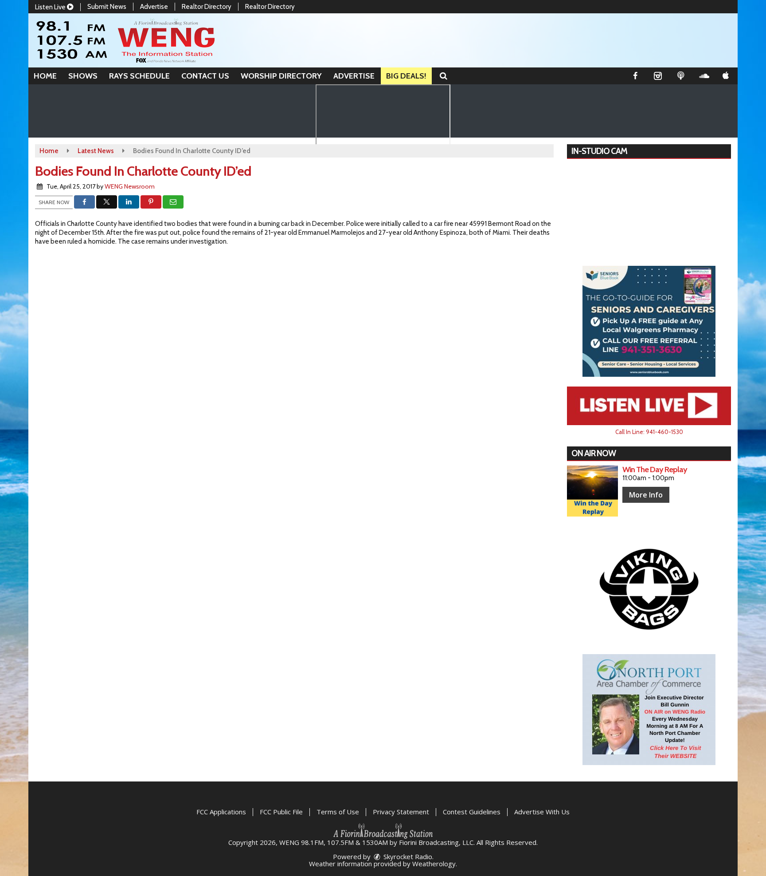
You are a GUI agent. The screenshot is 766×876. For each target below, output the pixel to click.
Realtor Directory (206, 7)
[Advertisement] (648, 321)
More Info (646, 495)
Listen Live (51, 7)
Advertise (154, 7)
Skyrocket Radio (407, 856)
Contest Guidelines (471, 811)
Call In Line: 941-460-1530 (649, 431)
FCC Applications (221, 811)
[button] (443, 76)
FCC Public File (281, 811)
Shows (83, 76)
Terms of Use (338, 811)
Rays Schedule (139, 76)
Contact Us (205, 76)
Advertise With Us (542, 811)
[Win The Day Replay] (592, 491)
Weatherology (434, 863)
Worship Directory (281, 76)
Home (45, 76)
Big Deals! (406, 76)
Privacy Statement (401, 811)
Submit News (106, 7)
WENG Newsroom (130, 186)
